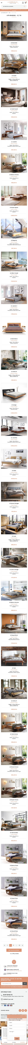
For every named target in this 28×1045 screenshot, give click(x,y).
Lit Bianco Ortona (14, 174)
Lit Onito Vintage (14, 569)
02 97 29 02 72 (7, 995)
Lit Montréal (14, 43)
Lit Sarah (14, 75)
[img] (26, 1015)
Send (17, 1038)
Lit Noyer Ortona (14, 800)
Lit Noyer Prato (14, 898)
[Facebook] (20, 1010)
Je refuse (5, 1042)
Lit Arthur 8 (14, 371)
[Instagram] (25, 1010)
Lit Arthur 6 (14, 701)
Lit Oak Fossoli (14, 109)
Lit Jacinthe (14, 438)
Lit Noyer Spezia (14, 207)
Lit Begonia (14, 240)
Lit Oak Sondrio (14, 832)
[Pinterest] (23, 1010)
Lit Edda (14, 470)
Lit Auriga (14, 405)
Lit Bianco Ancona (14, 602)
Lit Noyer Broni (14, 635)
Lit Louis (14, 536)
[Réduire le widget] (24, 1015)
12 (19, 945)
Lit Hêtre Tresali (14, 273)
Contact (8, 999)
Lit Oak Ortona (14, 734)
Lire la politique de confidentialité (16, 986)
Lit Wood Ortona (14, 767)
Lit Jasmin (14, 142)
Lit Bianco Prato (14, 865)
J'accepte (22, 1042)
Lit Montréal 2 (14, 339)
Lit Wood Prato (14, 931)
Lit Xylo (14, 668)
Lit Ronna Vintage (14, 503)
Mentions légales (5, 1014)
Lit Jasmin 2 (14, 306)
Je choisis (14, 1042)
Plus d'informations (6, 1038)
